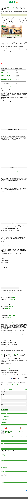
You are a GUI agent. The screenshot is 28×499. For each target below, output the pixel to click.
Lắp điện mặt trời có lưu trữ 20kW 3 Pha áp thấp (8, 432)
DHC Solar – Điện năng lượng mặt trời (9, 368)
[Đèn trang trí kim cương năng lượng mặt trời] (14, 57)
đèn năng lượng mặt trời (11, 7)
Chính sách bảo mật (3, 461)
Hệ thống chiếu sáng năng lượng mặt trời (13, 86)
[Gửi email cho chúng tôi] (5, 475)
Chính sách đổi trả (3, 464)
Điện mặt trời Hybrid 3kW (22, 431)
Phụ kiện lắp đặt (3, 422)
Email (2, 404)
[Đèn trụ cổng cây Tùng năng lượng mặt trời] (23, 57)
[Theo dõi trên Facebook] (1, 475)
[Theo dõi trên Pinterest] (6, 475)
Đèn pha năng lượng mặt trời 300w (5, 75)
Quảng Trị (22, 354)
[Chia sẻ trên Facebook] (11, 378)
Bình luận (26, 389)
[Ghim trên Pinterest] (15, 378)
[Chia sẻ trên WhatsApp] (9, 378)
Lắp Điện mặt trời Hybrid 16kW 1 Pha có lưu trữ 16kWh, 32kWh (23, 427)
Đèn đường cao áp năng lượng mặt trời (23, 436)
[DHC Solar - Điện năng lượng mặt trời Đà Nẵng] (14, 2)
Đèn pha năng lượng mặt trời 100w (5, 72)
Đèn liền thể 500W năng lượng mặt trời (9, 436)
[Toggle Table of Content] (26, 15)
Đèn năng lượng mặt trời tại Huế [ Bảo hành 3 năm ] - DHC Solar (12, 384)
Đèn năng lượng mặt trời (4, 419)
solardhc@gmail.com (4, 455)
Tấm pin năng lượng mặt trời (5, 416)
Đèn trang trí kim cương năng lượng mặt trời (13, 62)
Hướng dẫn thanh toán (4, 467)
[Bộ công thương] (8, 479)
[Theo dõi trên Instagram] (2, 475)
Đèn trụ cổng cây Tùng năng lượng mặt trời (22, 62)
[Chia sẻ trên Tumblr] (18, 378)
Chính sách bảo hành (3, 463)
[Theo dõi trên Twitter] (4, 475)
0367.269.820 (3, 454)
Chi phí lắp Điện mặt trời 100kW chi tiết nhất (9, 427)
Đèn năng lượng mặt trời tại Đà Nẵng (12, 171)
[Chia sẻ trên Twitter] (12, 378)
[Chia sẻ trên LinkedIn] (16, 378)
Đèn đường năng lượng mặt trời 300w (6, 79)
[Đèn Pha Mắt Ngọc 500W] (5, 57)
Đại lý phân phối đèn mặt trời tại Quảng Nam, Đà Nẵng (11, 245)
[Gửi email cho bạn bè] (14, 378)
